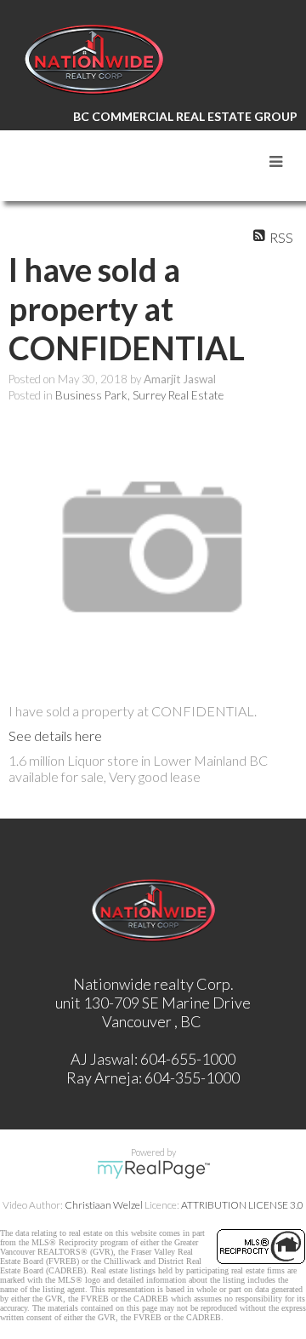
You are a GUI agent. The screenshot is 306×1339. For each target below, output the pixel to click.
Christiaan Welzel (104, 1204)
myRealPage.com (153, 1169)
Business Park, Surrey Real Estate (139, 395)
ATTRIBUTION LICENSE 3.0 (242, 1204)
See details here (55, 735)
